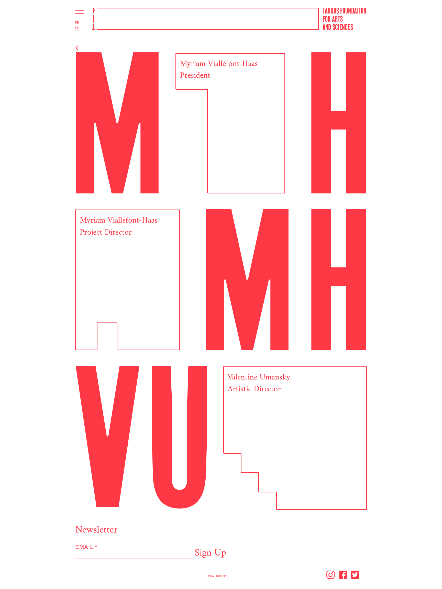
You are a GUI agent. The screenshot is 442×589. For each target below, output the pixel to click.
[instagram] (331, 576)
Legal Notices (217, 576)
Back (86, 48)
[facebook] (343, 576)
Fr (77, 23)
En (77, 28)
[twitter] (354, 576)
